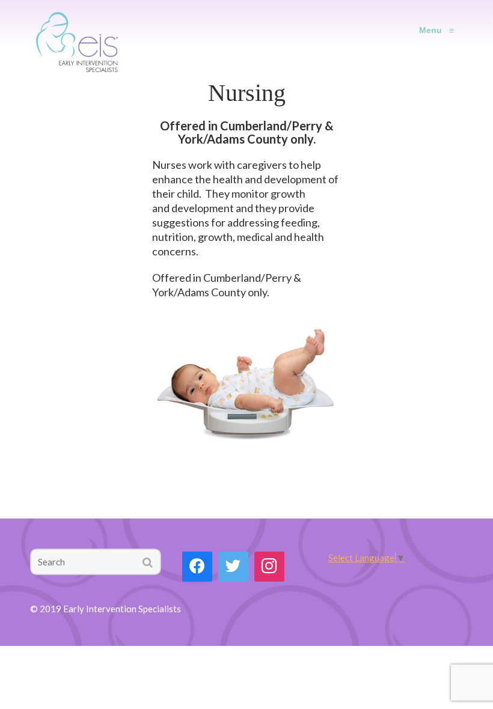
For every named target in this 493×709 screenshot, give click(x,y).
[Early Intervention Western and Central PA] (77, 30)
